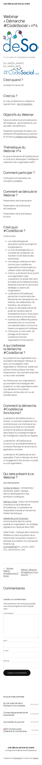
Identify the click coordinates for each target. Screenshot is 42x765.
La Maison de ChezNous (26, 136)
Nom (5, 640)
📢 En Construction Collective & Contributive (15, 730)
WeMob (35, 758)
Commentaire (8, 613)
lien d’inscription (24, 104)
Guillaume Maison (11, 487)
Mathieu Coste (10, 501)
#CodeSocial (22, 57)
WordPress (17, 758)
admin (12, 57)
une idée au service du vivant (16, 3)
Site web (6, 661)
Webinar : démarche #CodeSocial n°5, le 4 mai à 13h (29, 572)
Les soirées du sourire (13, 722)
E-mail (6, 650)
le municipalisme (10, 545)
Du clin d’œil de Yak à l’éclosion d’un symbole (14, 704)
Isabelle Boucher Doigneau (15, 518)
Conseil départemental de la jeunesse (15, 713)
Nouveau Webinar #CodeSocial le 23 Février (10, 572)
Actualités (31, 57)
